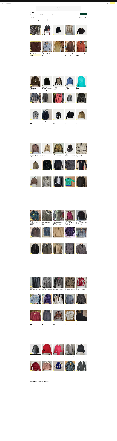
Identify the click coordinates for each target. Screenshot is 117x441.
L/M (76, 52)
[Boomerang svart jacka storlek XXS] (81, 215)
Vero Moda (79, 154)
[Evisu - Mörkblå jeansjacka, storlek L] (47, 30)
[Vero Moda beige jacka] (81, 148)
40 (53, 355)
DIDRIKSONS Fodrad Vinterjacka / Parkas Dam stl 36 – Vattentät (81, 322)
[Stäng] (116, 0)
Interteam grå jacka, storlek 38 (46, 188)
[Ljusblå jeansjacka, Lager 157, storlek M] (47, 46)
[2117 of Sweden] (35, 349)
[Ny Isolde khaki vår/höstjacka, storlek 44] (70, 349)
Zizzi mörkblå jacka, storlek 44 (46, 121)
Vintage (67, 87)
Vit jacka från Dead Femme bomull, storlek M (70, 322)
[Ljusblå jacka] (70, 299)
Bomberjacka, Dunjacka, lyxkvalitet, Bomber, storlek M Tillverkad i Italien (70, 239)
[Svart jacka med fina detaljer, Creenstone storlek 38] (58, 165)
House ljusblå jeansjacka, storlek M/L (69, 289)
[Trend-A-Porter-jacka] (47, 148)
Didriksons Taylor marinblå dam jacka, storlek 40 (69, 255)
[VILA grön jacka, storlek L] (47, 98)
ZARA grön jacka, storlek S (57, 155)
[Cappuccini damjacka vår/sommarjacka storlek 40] (58, 349)
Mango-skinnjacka (67, 121)
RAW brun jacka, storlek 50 (69, 53)
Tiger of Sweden (45, 87)
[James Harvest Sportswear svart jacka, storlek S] (81, 349)
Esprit (32, 288)
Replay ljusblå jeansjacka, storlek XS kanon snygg (35, 306)
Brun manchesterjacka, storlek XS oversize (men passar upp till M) (35, 155)
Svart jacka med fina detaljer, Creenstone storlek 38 (57, 172)
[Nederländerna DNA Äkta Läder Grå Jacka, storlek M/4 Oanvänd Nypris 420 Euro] (58, 282)
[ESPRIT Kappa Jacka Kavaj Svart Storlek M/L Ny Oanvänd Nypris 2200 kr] (35, 282)
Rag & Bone (44, 288)
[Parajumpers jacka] (35, 30)
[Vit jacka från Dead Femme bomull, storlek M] (70, 315)
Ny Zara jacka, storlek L (33, 88)
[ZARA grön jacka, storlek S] (58, 148)
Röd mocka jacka (32, 322)
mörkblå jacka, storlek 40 (45, 322)
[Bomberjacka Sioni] (58, 248)
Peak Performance (68, 221)
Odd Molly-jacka (55, 88)
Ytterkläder (33, 17)
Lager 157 (44, 52)
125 (64, 377)
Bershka (33, 154)
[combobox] (49, 3)
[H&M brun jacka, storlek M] (35, 181)
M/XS (31, 154)
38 (76, 288)
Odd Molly (56, 87)
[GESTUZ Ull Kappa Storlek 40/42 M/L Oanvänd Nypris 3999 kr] (81, 248)
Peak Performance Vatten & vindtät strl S (69, 222)
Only (43, 221)
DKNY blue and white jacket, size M (47, 239)
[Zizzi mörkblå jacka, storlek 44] (47, 114)
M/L (76, 154)
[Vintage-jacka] (70, 81)
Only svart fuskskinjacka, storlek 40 (47, 222)
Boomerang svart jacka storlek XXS (81, 222)
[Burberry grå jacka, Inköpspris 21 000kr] (47, 248)
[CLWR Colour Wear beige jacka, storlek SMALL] (58, 46)
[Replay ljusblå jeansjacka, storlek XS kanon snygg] (35, 299)
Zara (31, 87)
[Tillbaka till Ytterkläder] (30, 17)
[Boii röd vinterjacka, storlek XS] (35, 366)
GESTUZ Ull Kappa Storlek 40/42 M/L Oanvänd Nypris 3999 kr (81, 255)
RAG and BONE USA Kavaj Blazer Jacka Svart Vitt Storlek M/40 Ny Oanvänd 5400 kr (47, 289)
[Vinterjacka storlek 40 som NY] (70, 165)
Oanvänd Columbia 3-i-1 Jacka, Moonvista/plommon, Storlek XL (35, 53)
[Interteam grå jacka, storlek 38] (47, 181)
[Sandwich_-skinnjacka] (81, 98)
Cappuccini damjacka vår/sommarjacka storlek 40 (57, 356)
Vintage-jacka (67, 88)
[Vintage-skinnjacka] (58, 114)
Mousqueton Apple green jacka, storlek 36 (58, 222)
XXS (76, 221)
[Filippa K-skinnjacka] (70, 98)
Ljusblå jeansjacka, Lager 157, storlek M (46, 53)
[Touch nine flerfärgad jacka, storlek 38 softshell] (81, 282)
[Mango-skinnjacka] (70, 114)
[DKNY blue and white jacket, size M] (47, 232)
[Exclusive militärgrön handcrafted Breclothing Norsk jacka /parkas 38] (70, 366)
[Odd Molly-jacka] (58, 81)
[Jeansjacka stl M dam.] (81, 232)
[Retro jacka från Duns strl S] (70, 181)
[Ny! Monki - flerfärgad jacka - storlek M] (58, 315)
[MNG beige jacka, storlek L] (58, 299)
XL (30, 52)
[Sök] (66, 3)
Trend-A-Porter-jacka (45, 155)
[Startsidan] (8, 3)
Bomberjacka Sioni (56, 255)
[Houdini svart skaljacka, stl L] (35, 248)
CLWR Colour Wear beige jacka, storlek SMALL (58, 53)
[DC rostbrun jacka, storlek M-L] (81, 46)
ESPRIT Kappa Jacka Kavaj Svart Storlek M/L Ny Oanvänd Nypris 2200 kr (35, 289)
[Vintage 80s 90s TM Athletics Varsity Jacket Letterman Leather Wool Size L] (58, 366)
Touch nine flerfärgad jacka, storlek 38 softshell (80, 289)
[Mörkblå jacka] (35, 98)
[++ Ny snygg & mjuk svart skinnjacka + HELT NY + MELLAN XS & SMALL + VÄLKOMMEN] (81, 366)
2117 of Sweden (32, 356)
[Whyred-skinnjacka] (35, 114)
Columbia (33, 52)
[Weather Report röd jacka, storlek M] (47, 349)
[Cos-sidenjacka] (58, 30)
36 (53, 87)
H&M (32, 221)
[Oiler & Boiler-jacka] (81, 114)
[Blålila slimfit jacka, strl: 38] (47, 299)
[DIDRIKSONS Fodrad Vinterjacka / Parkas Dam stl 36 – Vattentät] (81, 315)
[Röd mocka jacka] (35, 315)
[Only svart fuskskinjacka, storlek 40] (47, 215)
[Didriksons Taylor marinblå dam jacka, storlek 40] (70, 248)
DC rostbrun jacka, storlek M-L (80, 53)
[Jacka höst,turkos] (81, 81)
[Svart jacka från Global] (58, 181)
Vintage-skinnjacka (56, 121)
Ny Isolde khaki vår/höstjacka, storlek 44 (69, 356)
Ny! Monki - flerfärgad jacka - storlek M (57, 322)
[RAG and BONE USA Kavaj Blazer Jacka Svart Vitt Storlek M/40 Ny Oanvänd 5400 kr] (47, 282)
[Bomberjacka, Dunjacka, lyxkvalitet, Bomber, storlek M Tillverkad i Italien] (70, 232)
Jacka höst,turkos (78, 88)
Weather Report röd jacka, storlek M (47, 356)
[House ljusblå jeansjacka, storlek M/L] (70, 282)
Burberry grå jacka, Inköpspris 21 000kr (47, 255)
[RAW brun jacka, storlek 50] (70, 46)
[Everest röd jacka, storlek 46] (58, 98)
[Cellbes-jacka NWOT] (35, 165)
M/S (53, 154)
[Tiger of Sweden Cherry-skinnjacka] (70, 148)
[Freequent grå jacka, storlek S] (35, 232)
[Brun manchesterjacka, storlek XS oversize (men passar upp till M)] (35, 148)
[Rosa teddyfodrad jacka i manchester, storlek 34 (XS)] (47, 366)
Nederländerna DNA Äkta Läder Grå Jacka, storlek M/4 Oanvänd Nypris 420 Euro (58, 289)
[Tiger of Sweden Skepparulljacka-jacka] (47, 81)
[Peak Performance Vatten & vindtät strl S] (70, 215)
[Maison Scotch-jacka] (81, 30)
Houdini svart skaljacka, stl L (34, 255)
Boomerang (79, 221)
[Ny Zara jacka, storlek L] (35, 81)
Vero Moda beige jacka (79, 155)
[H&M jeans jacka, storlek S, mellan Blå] (35, 215)
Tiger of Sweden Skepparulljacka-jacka (47, 88)
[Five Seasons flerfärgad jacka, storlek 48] (81, 165)
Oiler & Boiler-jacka (79, 121)
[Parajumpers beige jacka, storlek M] (70, 30)
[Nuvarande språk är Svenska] (91, 3)
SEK (93, 3)
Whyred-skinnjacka (33, 121)
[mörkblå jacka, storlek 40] (47, 315)
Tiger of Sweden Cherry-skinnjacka (70, 155)
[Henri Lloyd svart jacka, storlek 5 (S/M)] (81, 181)
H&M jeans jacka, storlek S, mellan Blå (35, 222)
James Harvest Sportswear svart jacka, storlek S (81, 356)
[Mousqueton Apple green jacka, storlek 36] (58, 215)
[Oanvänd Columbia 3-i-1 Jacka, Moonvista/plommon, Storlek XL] (35, 47)
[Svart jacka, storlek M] (81, 299)
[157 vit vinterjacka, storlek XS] (58, 232)
